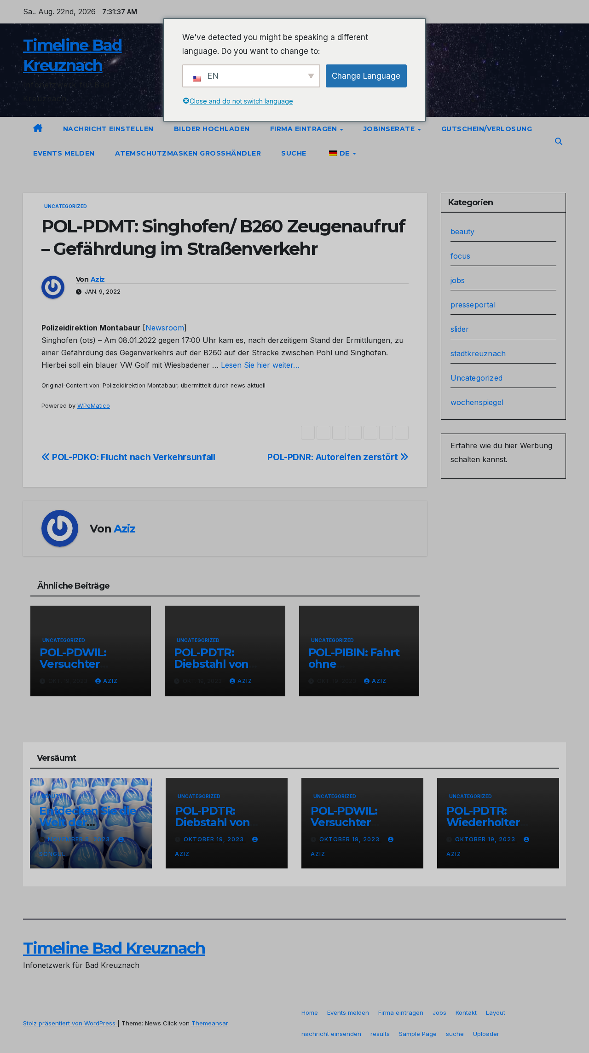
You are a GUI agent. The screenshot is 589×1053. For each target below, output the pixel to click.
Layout (495, 1012)
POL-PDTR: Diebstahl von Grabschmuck (211, 664)
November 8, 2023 (80, 839)
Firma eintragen (304, 129)
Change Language (366, 76)
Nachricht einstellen (108, 129)
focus (460, 255)
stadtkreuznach (478, 353)
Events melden (64, 153)
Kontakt (466, 1012)
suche (293, 153)
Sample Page (418, 1033)
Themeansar (209, 1023)
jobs (457, 280)
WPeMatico (93, 405)
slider (459, 329)
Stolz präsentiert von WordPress (70, 1023)
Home (309, 1012)
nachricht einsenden (331, 1033)
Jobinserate (390, 129)
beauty (462, 231)
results (380, 1033)
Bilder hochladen (212, 129)
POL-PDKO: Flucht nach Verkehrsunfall (132, 457)
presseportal (473, 304)
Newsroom (164, 327)
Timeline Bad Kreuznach (114, 948)
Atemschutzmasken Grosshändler (188, 153)
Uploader (486, 1033)
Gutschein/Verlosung (486, 129)
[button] (558, 141)
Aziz (97, 279)
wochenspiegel (477, 402)
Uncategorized (65, 206)
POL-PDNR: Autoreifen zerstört (333, 457)
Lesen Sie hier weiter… (260, 365)
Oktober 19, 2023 (215, 839)
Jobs (439, 1012)
